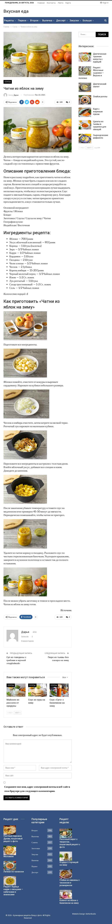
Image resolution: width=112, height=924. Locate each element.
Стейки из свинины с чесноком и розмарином (70, 882)
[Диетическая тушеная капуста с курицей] (85, 57)
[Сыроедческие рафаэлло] (85, 138)
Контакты (51, 3)
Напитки (35, 860)
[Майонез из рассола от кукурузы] (16, 690)
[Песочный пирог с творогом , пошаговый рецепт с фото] (66, 833)
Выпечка (47, 20)
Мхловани (9, 856)
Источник (66, 610)
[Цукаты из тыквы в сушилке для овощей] (85, 124)
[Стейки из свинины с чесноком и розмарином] (66, 874)
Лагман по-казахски (14, 871)
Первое (22, 20)
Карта (68, 3)
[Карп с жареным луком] (85, 112)
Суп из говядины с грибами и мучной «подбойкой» (16, 660)
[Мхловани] (10, 850)
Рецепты (9, 20)
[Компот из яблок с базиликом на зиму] (66, 894)
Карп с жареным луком (98, 111)
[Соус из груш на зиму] (37, 690)
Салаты (35, 842)
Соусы (8, 82)
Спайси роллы (100, 96)
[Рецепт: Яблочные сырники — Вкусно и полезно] (85, 71)
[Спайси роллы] (85, 100)
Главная (41, 3)
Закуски (74, 20)
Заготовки (36, 848)
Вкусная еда (16, 11)
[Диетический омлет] (85, 87)
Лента (60, 3)
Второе (34, 20)
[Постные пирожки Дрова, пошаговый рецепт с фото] (10, 830)
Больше (87, 20)
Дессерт (61, 20)
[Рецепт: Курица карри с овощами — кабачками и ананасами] (10, 880)
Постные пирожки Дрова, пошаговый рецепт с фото (13, 838)
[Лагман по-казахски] (10, 865)
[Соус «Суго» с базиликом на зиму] (59, 690)
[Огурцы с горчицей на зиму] (66, 856)
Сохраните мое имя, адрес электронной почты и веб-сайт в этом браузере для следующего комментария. (37, 788)
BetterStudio (91, 914)
